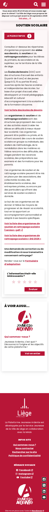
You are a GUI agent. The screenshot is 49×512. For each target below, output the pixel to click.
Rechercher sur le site (24, 452)
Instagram (25, 474)
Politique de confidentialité (25, 455)
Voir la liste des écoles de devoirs (23, 110)
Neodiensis (37, 511)
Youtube (25, 477)
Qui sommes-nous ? (17, 336)
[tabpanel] (24, 334)
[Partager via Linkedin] (44, 491)
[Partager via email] (44, 497)
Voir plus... (24, 18)
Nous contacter (25, 448)
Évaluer (33, 289)
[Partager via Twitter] (44, 485)
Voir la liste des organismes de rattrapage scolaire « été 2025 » (22, 237)
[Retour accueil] (5, 4)
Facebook (25, 470)
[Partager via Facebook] (44, 479)
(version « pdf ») (13, 230)
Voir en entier (32, 353)
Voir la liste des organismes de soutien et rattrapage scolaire (22, 225)
